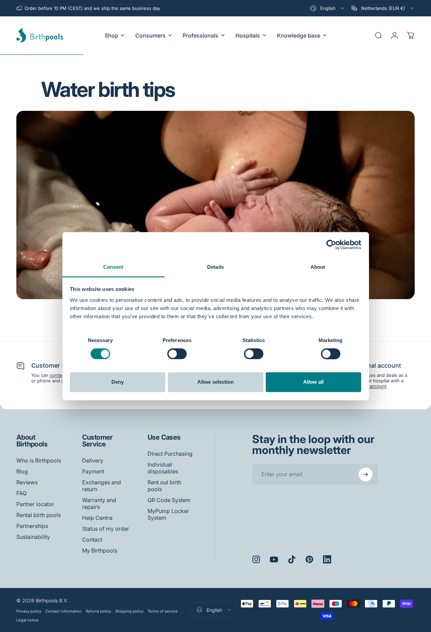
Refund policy (98, 611)
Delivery (92, 460)
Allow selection (215, 382)
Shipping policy (129, 611)
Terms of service (163, 611)
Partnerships (32, 526)
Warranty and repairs (99, 503)
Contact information (63, 611)
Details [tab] (215, 267)
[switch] (177, 353)
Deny (117, 382)
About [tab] (317, 267)
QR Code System (169, 500)
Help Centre (97, 517)
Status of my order (105, 528)
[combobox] (327, 8)
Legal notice (27, 620)
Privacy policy (28, 611)
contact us (61, 375)
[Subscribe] (365, 474)
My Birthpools (99, 550)
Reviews (26, 482)
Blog (22, 471)
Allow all (313, 382)
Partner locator (35, 504)
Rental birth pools (38, 515)
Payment (93, 471)
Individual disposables (163, 468)
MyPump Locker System (168, 514)
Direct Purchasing (170, 453)
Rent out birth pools (164, 486)
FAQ (21, 493)
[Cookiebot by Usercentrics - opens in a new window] (331, 244)
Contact (92, 539)
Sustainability (33, 536)
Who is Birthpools (38, 460)
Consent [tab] (113, 267)
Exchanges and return (101, 486)
